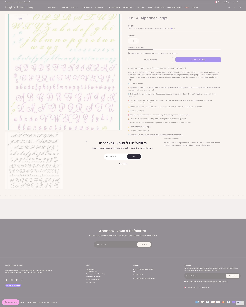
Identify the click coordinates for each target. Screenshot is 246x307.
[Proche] (86, 142)
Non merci (123, 164)
